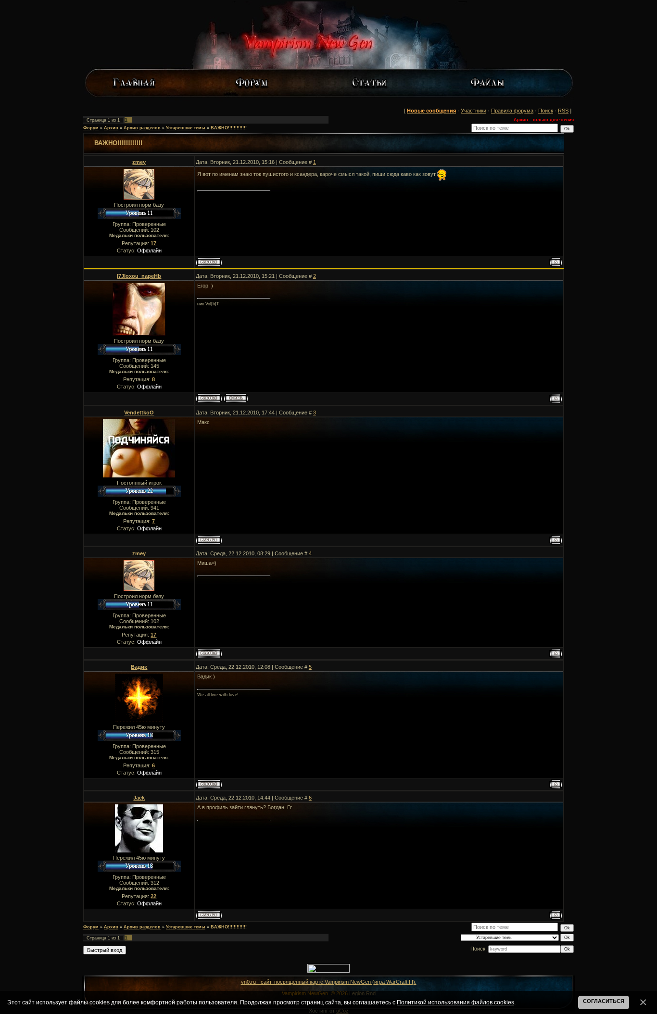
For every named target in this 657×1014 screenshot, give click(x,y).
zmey (139, 162)
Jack (139, 798)
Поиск (545, 110)
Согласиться (603, 1001)
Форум (91, 127)
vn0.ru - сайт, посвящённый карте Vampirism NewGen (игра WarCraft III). (329, 982)
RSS (563, 110)
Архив (111, 127)
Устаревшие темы (185, 127)
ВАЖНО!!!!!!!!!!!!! (229, 127)
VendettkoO (139, 412)
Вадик (139, 667)
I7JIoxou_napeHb (139, 276)
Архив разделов (142, 127)
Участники (473, 110)
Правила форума (512, 110)
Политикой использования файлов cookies (455, 1002)
